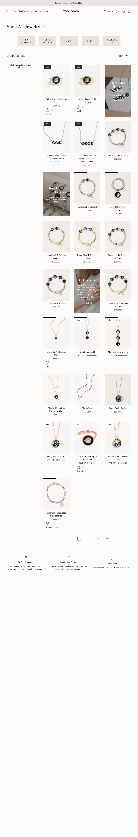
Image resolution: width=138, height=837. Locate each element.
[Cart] (130, 11)
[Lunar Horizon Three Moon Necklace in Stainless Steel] (56, 137)
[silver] (47, 110)
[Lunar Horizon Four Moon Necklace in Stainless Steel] (87, 137)
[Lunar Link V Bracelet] (56, 285)
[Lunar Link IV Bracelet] (118, 137)
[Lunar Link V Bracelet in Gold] (118, 285)
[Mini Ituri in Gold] (87, 333)
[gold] (52, 110)
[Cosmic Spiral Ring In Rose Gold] (87, 438)
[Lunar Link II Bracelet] (87, 188)
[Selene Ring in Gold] (87, 80)
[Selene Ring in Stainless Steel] (56, 80)
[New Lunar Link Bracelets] (56, 194)
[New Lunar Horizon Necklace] (118, 91)
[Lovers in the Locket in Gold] (118, 438)
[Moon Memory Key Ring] (118, 188)
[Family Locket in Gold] (56, 438)
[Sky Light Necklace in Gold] (56, 333)
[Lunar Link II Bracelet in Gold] (56, 236)
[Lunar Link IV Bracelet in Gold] (118, 236)
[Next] (130, 3)
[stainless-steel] (47, 523)
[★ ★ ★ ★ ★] (87, 291)
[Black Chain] (87, 389)
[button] (8, 11)
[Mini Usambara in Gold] (118, 333)
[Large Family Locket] (118, 389)
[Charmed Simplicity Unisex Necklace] (56, 389)
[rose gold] (78, 467)
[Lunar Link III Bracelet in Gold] (87, 236)
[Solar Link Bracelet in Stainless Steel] (56, 494)
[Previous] (8, 3)
